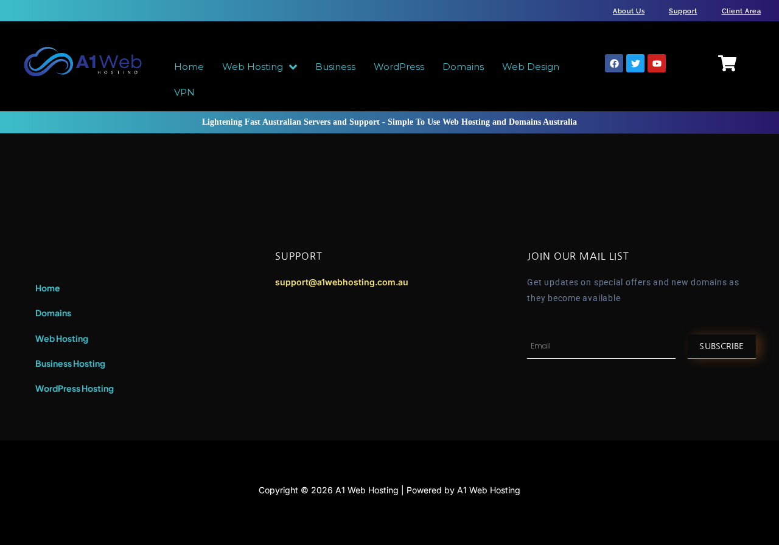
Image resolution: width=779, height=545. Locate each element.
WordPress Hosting (74, 388)
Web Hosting (61, 338)
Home (47, 287)
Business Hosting (70, 363)
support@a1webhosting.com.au (341, 282)
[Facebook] (614, 63)
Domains (53, 312)
